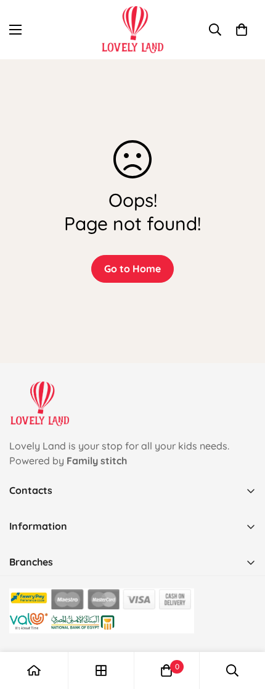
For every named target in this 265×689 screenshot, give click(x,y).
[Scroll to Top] (242, 623)
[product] (33, 670)
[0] (241, 29)
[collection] (101, 670)
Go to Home (132, 268)
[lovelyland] (132, 29)
